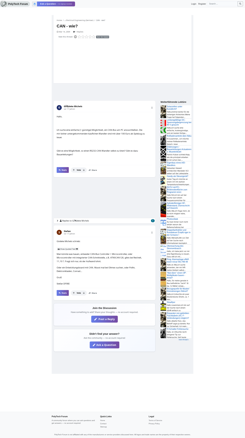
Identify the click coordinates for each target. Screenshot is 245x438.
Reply (64, 170)
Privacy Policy (154, 424)
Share (94, 170)
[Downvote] (84, 170)
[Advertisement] (124, 60)
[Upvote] (74, 170)
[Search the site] (240, 3)
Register (202, 4)
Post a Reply (106, 319)
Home (59, 20)
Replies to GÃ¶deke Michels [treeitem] (107, 220)
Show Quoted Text (68, 249)
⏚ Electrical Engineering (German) (79, 20)
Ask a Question (106, 345)
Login (193, 4)
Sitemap (103, 427)
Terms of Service (155, 420)
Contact (103, 424)
